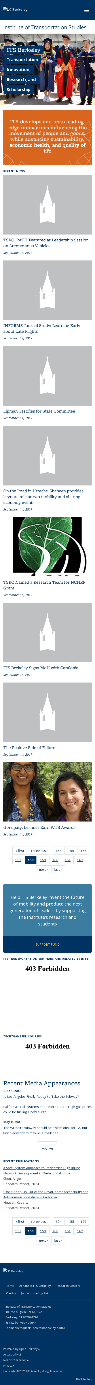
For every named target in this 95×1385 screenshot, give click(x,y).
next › (45, 870)
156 (84, 851)
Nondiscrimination (16, 1360)
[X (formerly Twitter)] (16, 1278)
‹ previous (40, 851)
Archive (47, 1148)
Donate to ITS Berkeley (35, 1286)
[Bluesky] (50, 1278)
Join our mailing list (34, 1293)
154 (60, 851)
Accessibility (12, 1354)
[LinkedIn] (24, 1278)
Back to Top (84, 1379)
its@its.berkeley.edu (21, 1322)
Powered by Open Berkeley (21, 1349)
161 (69, 861)
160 (56, 861)
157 (19, 861)
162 (81, 861)
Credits (11, 1293)
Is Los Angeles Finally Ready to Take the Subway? (41, 1096)
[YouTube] (33, 1278)
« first (21, 851)
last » (59, 870)
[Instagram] (42, 1278)
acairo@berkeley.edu (49, 1328)
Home (10, 1286)
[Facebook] (7, 1278)
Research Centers (68, 1286)
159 (44, 861)
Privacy (9, 1365)
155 (72, 851)
